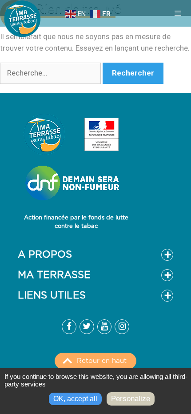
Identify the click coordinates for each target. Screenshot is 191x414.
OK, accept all (75, 398)
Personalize (130, 398)
